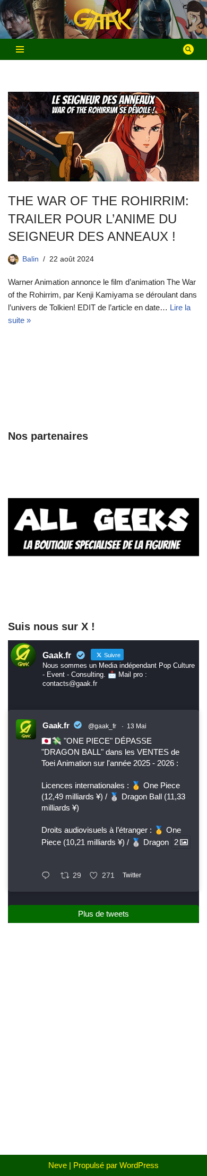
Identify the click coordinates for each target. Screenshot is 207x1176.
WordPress (139, 1165)
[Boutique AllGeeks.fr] (103, 590)
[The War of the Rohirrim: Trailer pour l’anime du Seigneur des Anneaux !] (103, 136)
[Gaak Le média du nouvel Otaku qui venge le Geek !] (103, 19)
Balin (30, 259)
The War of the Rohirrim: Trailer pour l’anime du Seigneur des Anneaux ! (98, 218)
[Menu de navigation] (20, 49)
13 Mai (136, 726)
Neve (57, 1165)
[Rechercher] (188, 49)
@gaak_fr (102, 726)
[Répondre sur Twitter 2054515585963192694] (48, 876)
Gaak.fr (56, 725)
